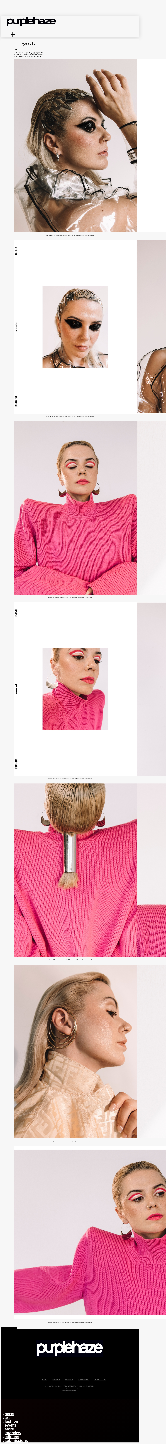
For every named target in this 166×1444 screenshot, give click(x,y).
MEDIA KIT (69, 1380)
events (11, 1425)
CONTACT (56, 1380)
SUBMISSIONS (83, 1380)
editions (12, 1437)
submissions (16, 1440)
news (9, 1414)
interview (13, 1433)
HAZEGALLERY (100, 1380)
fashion (11, 1421)
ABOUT (44, 1380)
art (7, 1417)
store (9, 1429)
